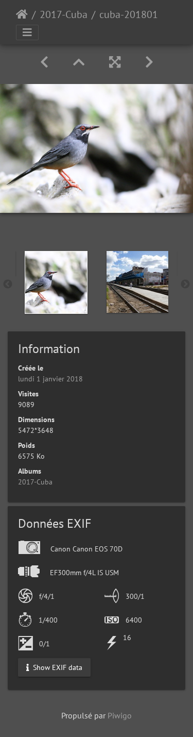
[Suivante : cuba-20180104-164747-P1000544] (149, 62)
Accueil (22, 14)
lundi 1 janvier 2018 (50, 378)
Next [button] (185, 284)
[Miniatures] (79, 62)
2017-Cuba (63, 14)
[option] (56, 282)
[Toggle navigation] (27, 32)
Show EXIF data (56, 667)
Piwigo (120, 715)
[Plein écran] (115, 62)
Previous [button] (8, 284)
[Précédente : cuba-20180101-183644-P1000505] (44, 62)
